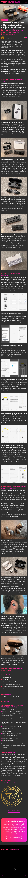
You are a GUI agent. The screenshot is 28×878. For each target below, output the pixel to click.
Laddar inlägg (14, 873)
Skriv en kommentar (14, 810)
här (9, 747)
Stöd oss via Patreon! (14, 837)
